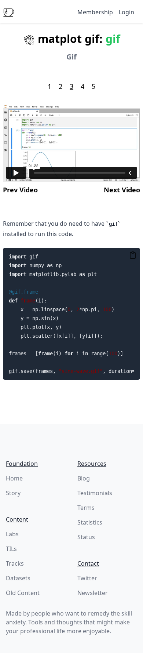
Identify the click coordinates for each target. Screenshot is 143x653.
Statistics (89, 522)
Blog (83, 478)
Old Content (23, 593)
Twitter (87, 578)
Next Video (122, 189)
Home (14, 478)
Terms (86, 508)
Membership (95, 12)
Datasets (18, 578)
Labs (12, 534)
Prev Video (20, 189)
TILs (11, 549)
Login (126, 12)
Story (13, 493)
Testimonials (94, 493)
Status (86, 537)
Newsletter (92, 593)
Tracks (15, 563)
